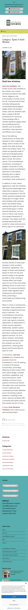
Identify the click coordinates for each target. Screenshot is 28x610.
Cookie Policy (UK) (7, 561)
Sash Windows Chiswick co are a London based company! (17, 572)
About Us (4, 533)
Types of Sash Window (19, 425)
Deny (14, 600)
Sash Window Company (18, 423)
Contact (4, 543)
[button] (26, 583)
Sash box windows (11, 81)
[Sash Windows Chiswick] (5, 574)
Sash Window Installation (8, 459)
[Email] (14, 2)
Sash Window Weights (7, 462)
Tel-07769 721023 (15, 9)
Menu (4, 31)
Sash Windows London (7, 425)
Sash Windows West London (9, 551)
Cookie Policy (10, 608)
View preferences (14, 604)
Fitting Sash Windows (7, 449)
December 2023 (5, 440)
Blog (3, 539)
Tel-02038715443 (14, 12)
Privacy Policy (17, 608)
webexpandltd (11, 420)
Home (3, 36)
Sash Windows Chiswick (8, 536)
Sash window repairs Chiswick (10, 555)
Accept (14, 596)
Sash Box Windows (8, 423)
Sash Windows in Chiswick (9, 548)
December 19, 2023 (7, 47)
